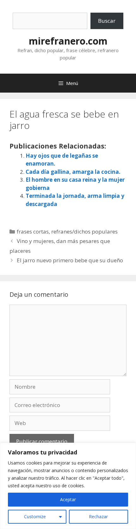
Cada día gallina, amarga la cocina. (73, 171)
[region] (68, 486)
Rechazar (98, 517)
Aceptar (68, 499)
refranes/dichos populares (84, 231)
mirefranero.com (68, 40)
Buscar (106, 20)
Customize (35, 517)
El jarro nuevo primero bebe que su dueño (70, 260)
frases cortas (33, 231)
